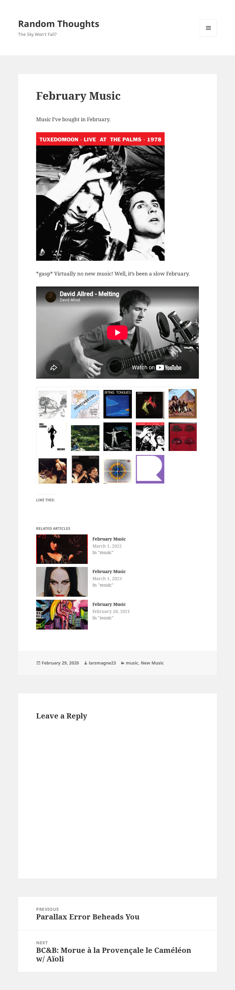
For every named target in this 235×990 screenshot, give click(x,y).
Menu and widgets (208, 36)
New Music (152, 663)
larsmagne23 (102, 663)
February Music (109, 539)
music (132, 663)
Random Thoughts (58, 23)
